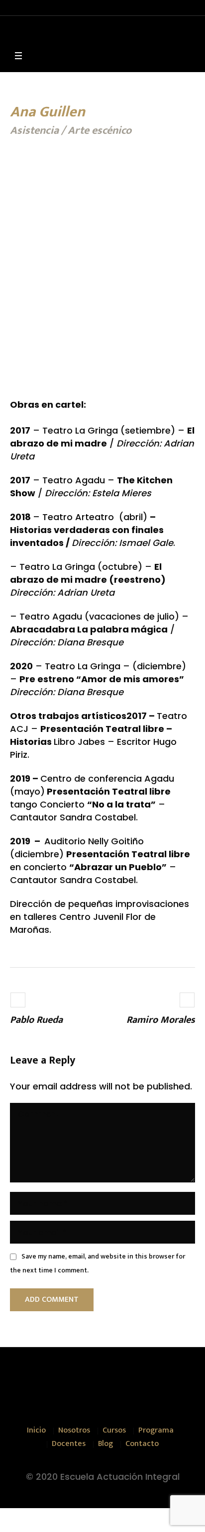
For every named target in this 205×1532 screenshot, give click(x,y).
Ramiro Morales (160, 1019)
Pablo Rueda (36, 1019)
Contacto (142, 1444)
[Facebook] (83, 1383)
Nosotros (74, 1431)
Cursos (114, 1431)
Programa (156, 1431)
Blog (105, 1444)
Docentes (69, 1444)
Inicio (36, 1431)
